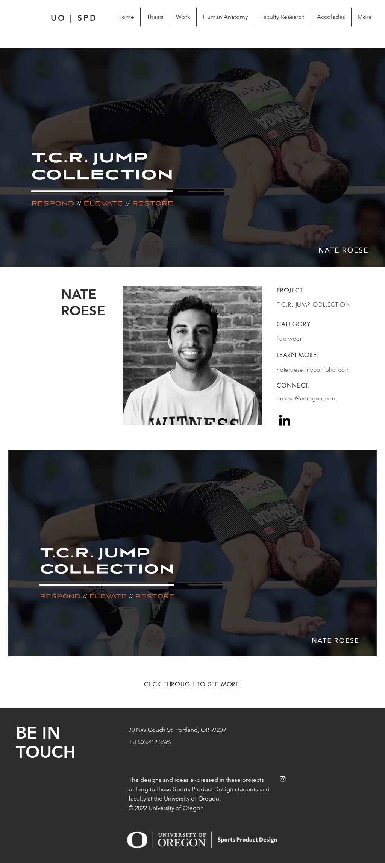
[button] (192, 553)
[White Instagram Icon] (282, 779)
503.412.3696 (154, 742)
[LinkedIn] (285, 420)
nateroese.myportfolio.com (313, 369)
